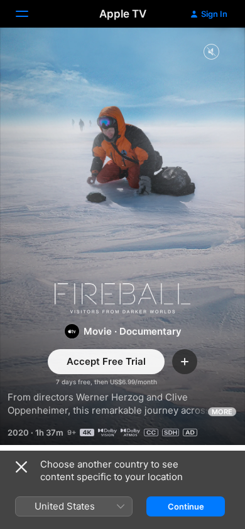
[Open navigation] (29, 14)
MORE (222, 411)
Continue (186, 506)
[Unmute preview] (211, 52)
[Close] (21, 467)
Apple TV (122, 14)
